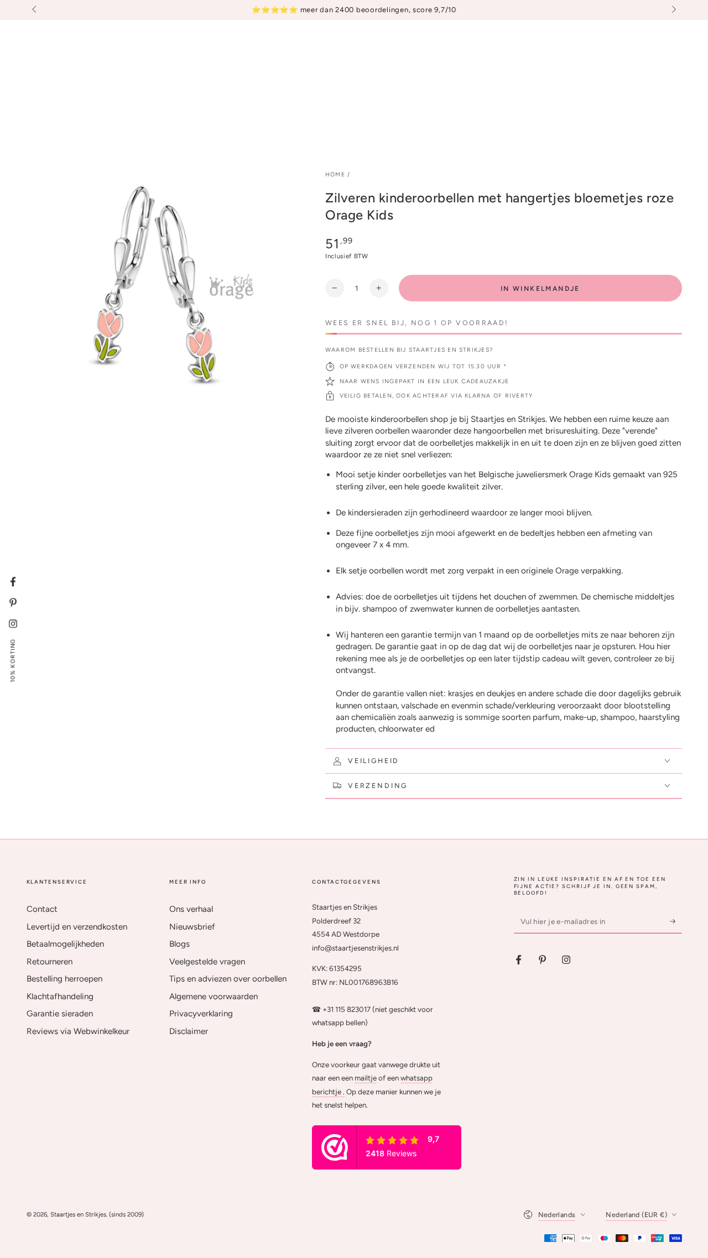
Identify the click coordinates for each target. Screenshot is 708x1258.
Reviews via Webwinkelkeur (78, 1031)
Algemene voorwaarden (213, 996)
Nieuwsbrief (192, 927)
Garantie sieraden (60, 1014)
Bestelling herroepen (64, 979)
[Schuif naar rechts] (672, 10)
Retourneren (49, 962)
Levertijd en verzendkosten (77, 927)
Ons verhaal (191, 909)
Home (335, 174)
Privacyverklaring (201, 1014)
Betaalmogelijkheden (65, 944)
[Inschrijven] (676, 921)
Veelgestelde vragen (207, 962)
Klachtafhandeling (60, 996)
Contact (42, 909)
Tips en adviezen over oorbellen (228, 979)
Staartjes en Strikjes (78, 1214)
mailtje (366, 1077)
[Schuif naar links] (35, 10)
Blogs (179, 944)
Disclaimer (188, 1031)
